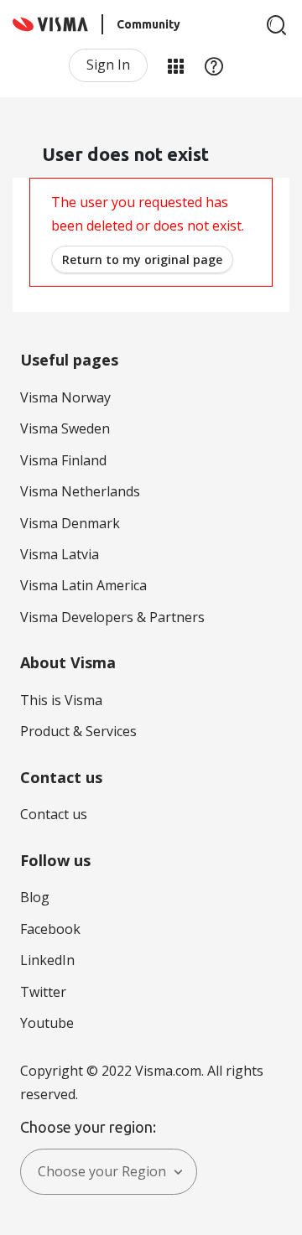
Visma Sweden (65, 428)
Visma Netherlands (80, 491)
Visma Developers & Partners (112, 617)
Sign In (108, 64)
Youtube (47, 1023)
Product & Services (78, 731)
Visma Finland (63, 460)
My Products (175, 65)
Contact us (53, 814)
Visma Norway (65, 397)
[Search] (276, 25)
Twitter (43, 992)
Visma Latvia (59, 554)
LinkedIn (47, 960)
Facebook (50, 929)
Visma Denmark (70, 523)
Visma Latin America (83, 585)
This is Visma (61, 700)
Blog (34, 897)
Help (214, 65)
